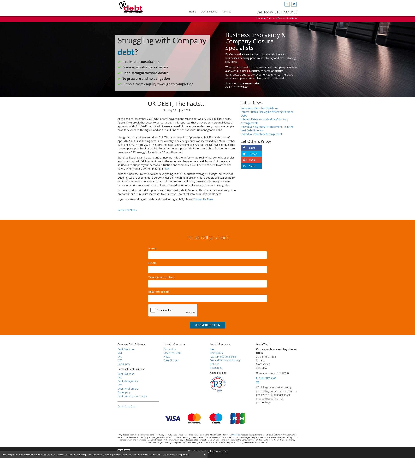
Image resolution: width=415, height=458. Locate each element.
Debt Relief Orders (128, 388)
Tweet (253, 153)
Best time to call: (158, 292)
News (167, 356)
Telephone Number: (161, 277)
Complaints (216, 353)
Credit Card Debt (127, 406)
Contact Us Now (203, 199)
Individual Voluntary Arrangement (261, 134)
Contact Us (170, 349)
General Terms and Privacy (225, 360)
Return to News (127, 210)
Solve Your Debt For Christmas (259, 108)
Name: (152, 248)
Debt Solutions (209, 11)
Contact (226, 11)
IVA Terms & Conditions (223, 356)
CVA (120, 360)
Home (192, 11)
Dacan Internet (219, 451)
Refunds (214, 364)
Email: (152, 263)
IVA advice (235, 435)
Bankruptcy (124, 364)
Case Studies (171, 360)
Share (252, 147)
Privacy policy (49, 454)
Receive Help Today (207, 325)
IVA (167, 168)
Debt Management (128, 381)
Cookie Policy (28, 454)
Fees (213, 349)
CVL (120, 356)
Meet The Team (173, 353)
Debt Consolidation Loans (132, 396)
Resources (216, 367)
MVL (120, 353)
